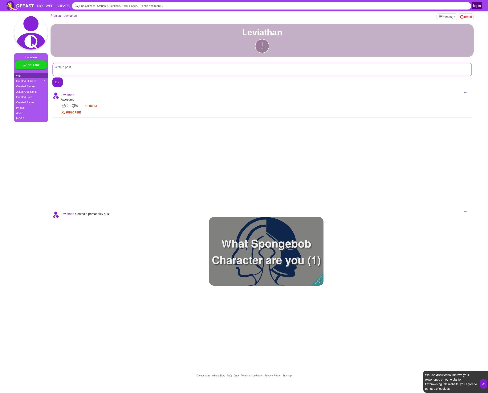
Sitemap (287, 375)
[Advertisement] (262, 159)
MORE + (21, 118)
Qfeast (203, 375)
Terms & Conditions (252, 375)
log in (477, 5)
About (19, 113)
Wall (18, 75)
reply (93, 106)
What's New (218, 375)
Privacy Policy (273, 375)
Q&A (236, 375)
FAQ (229, 375)
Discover (45, 5)
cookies (442, 375)
